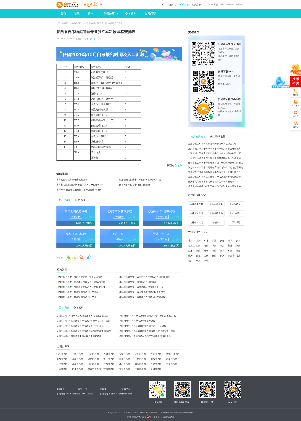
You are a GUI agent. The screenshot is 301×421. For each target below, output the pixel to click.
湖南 (214, 250)
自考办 (178, 165)
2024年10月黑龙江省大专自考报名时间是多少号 (142, 292)
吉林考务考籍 (196, 204)
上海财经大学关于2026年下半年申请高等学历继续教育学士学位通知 (221, 149)
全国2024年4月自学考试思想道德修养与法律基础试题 (82, 316)
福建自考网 (124, 359)
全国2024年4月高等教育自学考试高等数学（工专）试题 (83, 321)
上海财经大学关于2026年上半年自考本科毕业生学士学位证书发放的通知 (223, 158)
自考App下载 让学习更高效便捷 (134, 184)
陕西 (214, 245)
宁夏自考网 (140, 369)
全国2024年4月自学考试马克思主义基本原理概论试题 (145, 336)
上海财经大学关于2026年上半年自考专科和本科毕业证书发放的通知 (221, 153)
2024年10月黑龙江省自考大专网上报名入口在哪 (79, 277)
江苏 (238, 250)
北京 (190, 240)
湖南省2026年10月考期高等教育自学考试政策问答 (212, 144)
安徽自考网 (124, 354)
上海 (198, 240)
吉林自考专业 (236, 204)
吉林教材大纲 (196, 222)
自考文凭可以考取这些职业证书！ (72, 179)
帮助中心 (125, 389)
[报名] (119, 54)
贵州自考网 (171, 364)
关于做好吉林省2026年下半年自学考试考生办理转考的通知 (216, 186)
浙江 (222, 245)
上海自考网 (77, 354)
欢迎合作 (82, 389)
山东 (190, 250)
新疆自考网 (155, 369)
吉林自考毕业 (236, 213)
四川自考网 (77, 369)
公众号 (295, 116)
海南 (206, 245)
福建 (230, 245)
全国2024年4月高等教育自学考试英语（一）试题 (142, 326)
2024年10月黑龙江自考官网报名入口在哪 (76, 297)
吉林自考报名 (216, 204)
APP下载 (295, 105)
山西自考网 (61, 359)
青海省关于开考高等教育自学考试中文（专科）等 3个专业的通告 (219, 172)
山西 (198, 245)
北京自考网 (61, 354)
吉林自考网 (155, 354)
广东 (206, 240)
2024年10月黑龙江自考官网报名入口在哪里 (77, 292)
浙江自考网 (108, 359)
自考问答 (150, 13)
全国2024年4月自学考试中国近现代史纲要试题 (78, 336)
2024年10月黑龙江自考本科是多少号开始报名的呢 (80, 282)
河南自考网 (171, 359)
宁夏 (198, 261)
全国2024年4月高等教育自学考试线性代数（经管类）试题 (147, 331)
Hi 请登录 (184, 5)
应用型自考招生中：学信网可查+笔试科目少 (140, 179)
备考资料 (130, 13)
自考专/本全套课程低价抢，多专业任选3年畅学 (79, 190)
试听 (77, 13)
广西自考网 (108, 364)
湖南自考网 (77, 364)
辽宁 (206, 250)
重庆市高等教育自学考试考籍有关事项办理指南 (211, 181)
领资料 (295, 127)
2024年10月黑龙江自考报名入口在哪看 (137, 282)
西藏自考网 (155, 364)
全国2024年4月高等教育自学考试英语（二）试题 (80, 326)
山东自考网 (155, 359)
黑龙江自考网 (172, 354)
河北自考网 (93, 364)
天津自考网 (108, 354)
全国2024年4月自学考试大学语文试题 (137, 321)
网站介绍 (60, 389)
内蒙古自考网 (94, 369)
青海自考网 (124, 369)
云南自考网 (61, 369)
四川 (222, 255)
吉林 (238, 240)
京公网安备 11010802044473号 (162, 417)
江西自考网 (140, 359)
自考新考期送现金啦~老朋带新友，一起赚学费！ (80, 184)
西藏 (198, 255)
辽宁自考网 (61, 364)
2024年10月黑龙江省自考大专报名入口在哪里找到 (143, 297)
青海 (190, 261)
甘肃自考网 (108, 369)
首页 (63, 13)
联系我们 (104, 389)
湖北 (230, 240)
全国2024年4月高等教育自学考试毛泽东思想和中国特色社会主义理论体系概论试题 (96, 331)
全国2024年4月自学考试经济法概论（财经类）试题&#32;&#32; (149, 316)
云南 (214, 255)
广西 (230, 250)
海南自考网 (77, 359)
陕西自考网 (93, 359)
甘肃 (238, 255)
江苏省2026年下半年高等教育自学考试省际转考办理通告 (215, 167)
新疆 (206, 261)
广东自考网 (93, 354)
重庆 (190, 255)
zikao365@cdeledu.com (121, 394)
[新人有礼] (295, 69)
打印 (98, 39)
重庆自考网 (140, 364)
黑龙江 (191, 245)
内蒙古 (231, 255)
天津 (214, 240)
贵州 (206, 255)
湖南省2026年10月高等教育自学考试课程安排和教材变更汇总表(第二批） (223, 177)
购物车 (295, 95)
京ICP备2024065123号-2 (136, 417)
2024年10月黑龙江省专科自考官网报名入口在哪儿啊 (144, 277)
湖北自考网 (140, 354)
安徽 (222, 240)
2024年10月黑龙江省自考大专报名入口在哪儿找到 (80, 287)
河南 (198, 250)
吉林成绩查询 (216, 213)
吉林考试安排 (77, 23)
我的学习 (171, 5)
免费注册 (196, 5)
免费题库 (109, 13)
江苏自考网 (124, 364)
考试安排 (66, 23)
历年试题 (236, 222)
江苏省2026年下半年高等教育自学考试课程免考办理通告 (215, 163)
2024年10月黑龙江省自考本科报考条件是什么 (141, 287)
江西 (238, 245)
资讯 (90, 13)
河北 (222, 250)
